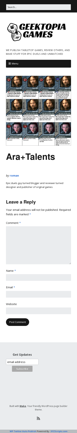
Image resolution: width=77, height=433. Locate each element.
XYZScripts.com (59, 431)
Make (23, 406)
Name (11, 270)
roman (14, 175)
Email (10, 287)
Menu (15, 63)
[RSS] (38, 418)
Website (11, 304)
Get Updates (22, 355)
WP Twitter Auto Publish (23, 431)
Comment (13, 223)
